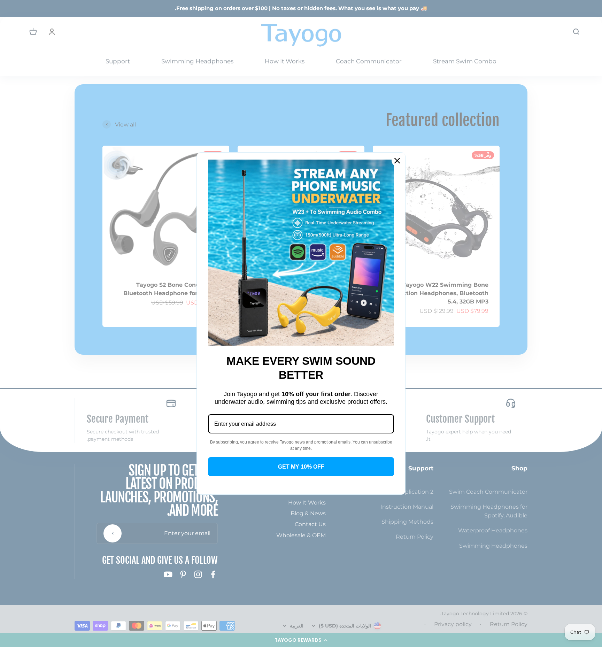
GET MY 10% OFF (301, 467)
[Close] (397, 160)
